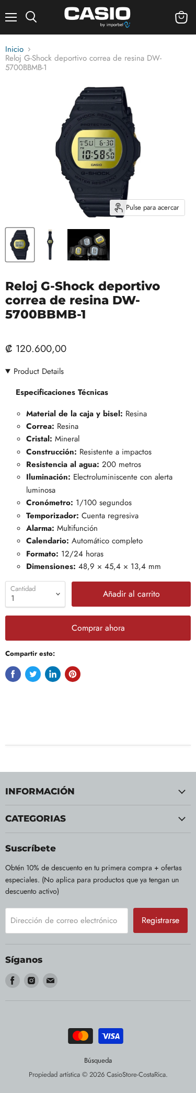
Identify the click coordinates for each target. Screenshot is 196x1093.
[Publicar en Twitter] (33, 674)
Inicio (14, 49)
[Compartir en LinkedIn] (53, 674)
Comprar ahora (98, 628)
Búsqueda (98, 1060)
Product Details (39, 371)
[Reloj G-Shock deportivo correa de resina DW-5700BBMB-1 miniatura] (20, 244)
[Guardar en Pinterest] (72, 674)
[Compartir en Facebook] (13, 674)
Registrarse (160, 920)
